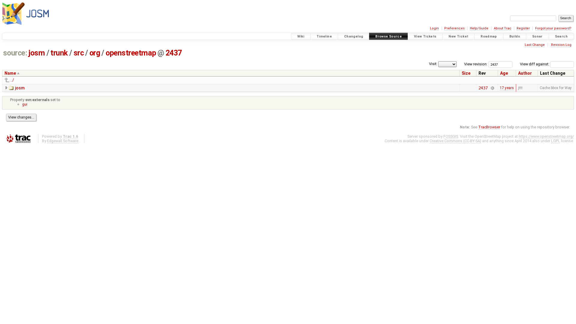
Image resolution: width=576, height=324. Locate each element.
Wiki (300, 36)
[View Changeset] (492, 88)
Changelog (353, 36)
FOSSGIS (450, 136)
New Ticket (458, 36)
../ (12, 80)
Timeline (324, 36)
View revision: (476, 64)
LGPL (555, 141)
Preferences (454, 28)
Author (525, 73)
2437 (174, 53)
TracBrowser (489, 127)
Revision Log (561, 45)
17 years (507, 88)
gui (24, 104)
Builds (514, 36)
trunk (59, 53)
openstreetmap (131, 53)
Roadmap (489, 36)
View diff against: (535, 64)
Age (504, 73)
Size (466, 73)
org (94, 53)
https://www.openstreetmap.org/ (546, 136)
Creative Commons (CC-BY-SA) (455, 141)
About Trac (503, 28)
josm (36, 53)
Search (561, 36)
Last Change (535, 45)
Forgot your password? (553, 28)
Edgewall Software (62, 141)
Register (523, 28)
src (79, 53)
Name (10, 73)
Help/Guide (479, 28)
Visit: (433, 64)
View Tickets (425, 36)
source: (15, 53)
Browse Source (388, 36)
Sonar (537, 36)
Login (434, 28)
